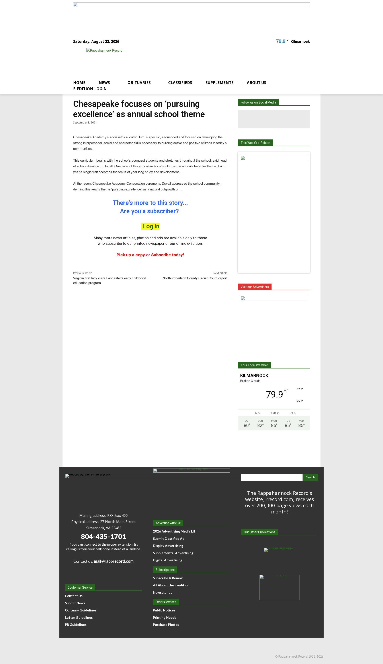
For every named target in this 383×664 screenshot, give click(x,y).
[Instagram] (274, 119)
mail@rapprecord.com (113, 561)
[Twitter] (292, 119)
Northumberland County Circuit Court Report (195, 278)
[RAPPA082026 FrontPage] (274, 159)
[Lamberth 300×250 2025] (274, 323)
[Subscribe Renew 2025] (191, 16)
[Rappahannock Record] (186, 60)
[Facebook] (256, 119)
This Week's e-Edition (255, 143)
